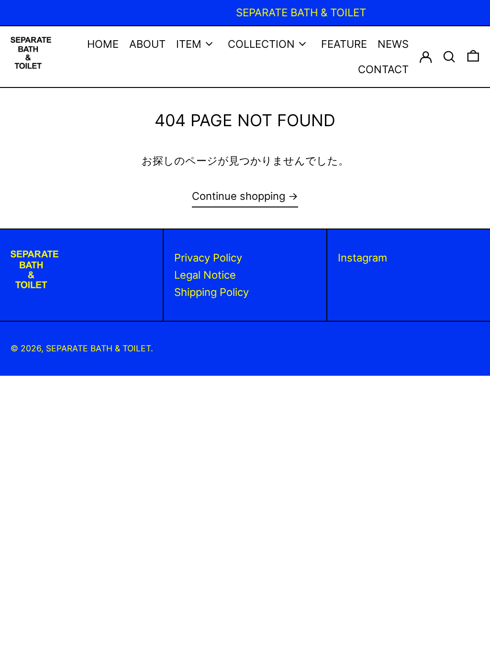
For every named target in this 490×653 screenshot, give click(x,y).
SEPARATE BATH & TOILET (98, 348)
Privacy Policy (208, 257)
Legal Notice (205, 275)
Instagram (362, 257)
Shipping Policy (211, 292)
